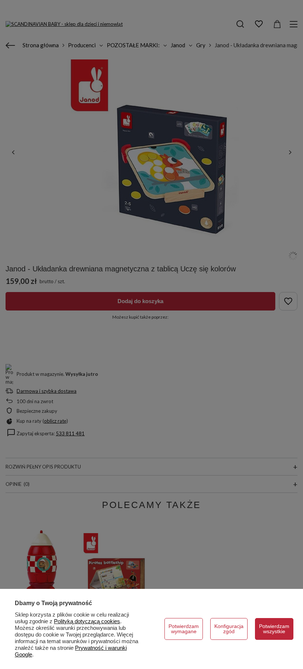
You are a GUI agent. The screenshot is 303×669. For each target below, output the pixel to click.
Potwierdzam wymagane (183, 628)
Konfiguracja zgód (229, 628)
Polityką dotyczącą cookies (87, 621)
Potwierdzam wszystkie (274, 628)
